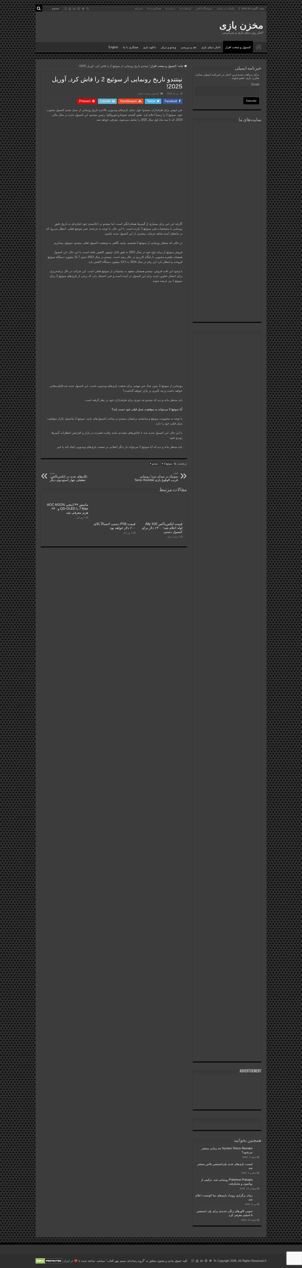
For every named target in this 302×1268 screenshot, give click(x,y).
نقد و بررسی (189, 47)
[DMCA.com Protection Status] (49, 1260)
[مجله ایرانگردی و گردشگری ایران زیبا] (227, 209)
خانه (181, 66)
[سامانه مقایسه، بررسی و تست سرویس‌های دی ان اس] (227, 310)
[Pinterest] (78, 8)
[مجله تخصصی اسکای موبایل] (227, 287)
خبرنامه (139, 8)
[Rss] (87, 8)
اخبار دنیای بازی (210, 47)
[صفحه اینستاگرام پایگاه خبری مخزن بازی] (227, 342)
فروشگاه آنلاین (204, 8)
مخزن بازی (241, 25)
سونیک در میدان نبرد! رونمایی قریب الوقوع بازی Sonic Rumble (156, 477)
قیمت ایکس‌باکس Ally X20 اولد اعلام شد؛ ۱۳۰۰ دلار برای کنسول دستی (162, 528)
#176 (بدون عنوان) (258, 46)
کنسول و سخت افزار (238, 47)
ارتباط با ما (185, 8)
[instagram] (65, 8)
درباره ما (170, 8)
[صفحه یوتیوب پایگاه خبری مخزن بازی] (227, 377)
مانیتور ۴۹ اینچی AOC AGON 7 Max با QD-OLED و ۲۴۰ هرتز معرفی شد (67, 508)
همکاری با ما (154, 8)
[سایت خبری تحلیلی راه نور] (227, 186)
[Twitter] (83, 8)
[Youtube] (70, 8)
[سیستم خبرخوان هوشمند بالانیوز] (227, 262)
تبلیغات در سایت (225, 8)
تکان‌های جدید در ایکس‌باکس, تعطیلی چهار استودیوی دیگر (69, 477)
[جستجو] (39, 8)
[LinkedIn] (74, 8)
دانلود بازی (149, 47)
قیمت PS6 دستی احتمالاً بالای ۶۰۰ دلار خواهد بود (114, 526)
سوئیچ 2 (168, 463)
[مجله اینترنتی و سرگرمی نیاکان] (227, 141)
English (113, 47)
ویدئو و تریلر (168, 47)
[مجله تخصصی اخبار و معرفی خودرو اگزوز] (227, 236)
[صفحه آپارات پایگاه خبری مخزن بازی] (227, 559)
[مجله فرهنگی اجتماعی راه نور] (227, 164)
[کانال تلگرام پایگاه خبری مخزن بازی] (227, 356)
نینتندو (155, 463)
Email (255, 84)
